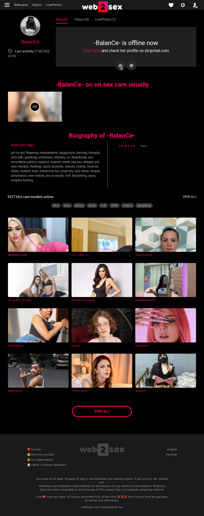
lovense (92, 166)
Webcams (21, 5)
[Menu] (7, 5)
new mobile (36, 176)
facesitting (79, 176)
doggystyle (67, 153)
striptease (45, 157)
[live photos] (183, 5)
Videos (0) (81, 19)
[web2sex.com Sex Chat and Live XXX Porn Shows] (102, 7)
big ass (77, 162)
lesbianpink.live (112, 507)
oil (68, 157)
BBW (114, 205)
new (56, 205)
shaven (70, 166)
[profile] (195, 5)
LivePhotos (54, 5)
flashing (35, 166)
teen (35, 171)
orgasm (55, 162)
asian (92, 205)
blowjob (93, 153)
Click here (92, 50)
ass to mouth (55, 176)
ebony (79, 205)
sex (90, 157)
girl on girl (18, 153)
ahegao (88, 162)
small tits (66, 171)
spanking (30, 157)
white (15, 171)
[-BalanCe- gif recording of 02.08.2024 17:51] (35, 107)
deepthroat (78, 157)
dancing (81, 153)
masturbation (49, 153)
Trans (143, 145)
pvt (97, 162)
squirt (46, 166)
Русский (171, 454)
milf (68, 176)
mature (127, 205)
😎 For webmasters (40, 459)
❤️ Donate (34, 449)
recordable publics (24, 162)
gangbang (144, 205)
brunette (57, 166)
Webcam (62, 19)
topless (43, 162)
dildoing (59, 157)
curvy (91, 176)
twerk (66, 162)
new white (82, 171)
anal (14, 166)
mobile (81, 166)
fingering (32, 153)
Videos (37, 5)
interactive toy (49, 171)
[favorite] (171, 5)
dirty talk (17, 157)
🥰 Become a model (40, 454)
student (25, 171)
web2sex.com (90, 507)
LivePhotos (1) (105, 19)
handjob (23, 166)
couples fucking (22, 180)
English (172, 449)
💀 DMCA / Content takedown (47, 464)
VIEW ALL (190, 197)
